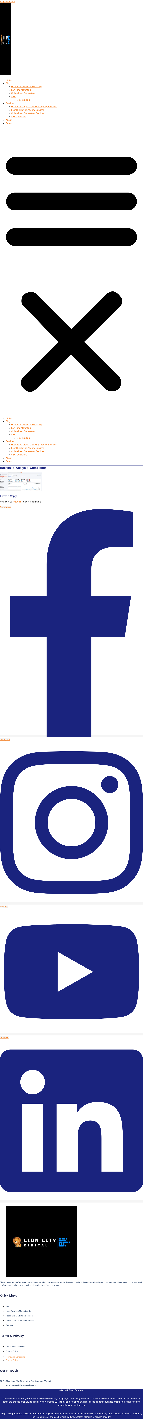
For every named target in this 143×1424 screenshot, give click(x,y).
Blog (8, 83)
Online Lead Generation (23, 93)
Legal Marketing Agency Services (27, 110)
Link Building (23, 100)
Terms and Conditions (15, 1346)
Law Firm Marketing (21, 90)
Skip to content (7, 1)
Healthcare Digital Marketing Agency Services (34, 106)
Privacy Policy (12, 1351)
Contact (9, 123)
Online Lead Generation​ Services (27, 113)
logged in (17, 502)
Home (9, 80)
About (8, 120)
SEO (13, 96)
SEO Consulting (19, 116)
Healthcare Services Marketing (26, 86)
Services (10, 103)
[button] (71, 270)
